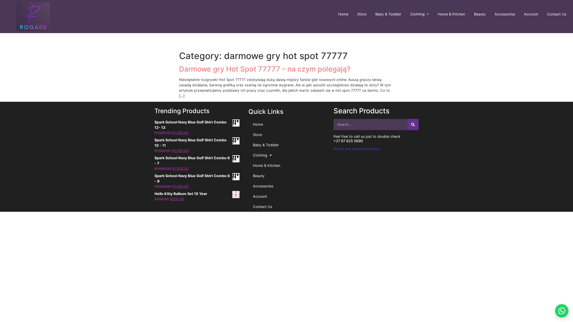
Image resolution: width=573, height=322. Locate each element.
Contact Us (556, 14)
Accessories (505, 14)
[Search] (413, 124)
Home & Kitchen (451, 14)
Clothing (417, 14)
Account (531, 14)
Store (361, 14)
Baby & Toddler (388, 14)
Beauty (480, 14)
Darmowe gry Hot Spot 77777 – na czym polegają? (265, 69)
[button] (562, 311)
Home (343, 14)
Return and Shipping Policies (356, 149)
